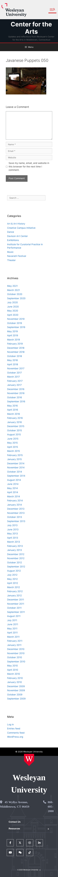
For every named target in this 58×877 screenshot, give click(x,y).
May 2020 (12, 310)
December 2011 (15, 599)
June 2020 (13, 306)
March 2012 (13, 587)
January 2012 (14, 595)
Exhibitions (13, 240)
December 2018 (15, 348)
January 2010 (14, 682)
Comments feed (16, 732)
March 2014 (13, 496)
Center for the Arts (31, 27)
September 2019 (16, 327)
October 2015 (14, 430)
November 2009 (16, 690)
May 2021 (12, 286)
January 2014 (14, 504)
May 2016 (12, 405)
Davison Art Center (17, 236)
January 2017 (14, 385)
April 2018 (12, 364)
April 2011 (12, 632)
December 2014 (15, 463)
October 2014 (14, 471)
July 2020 (12, 302)
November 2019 (16, 319)
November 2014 (16, 467)
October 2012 (14, 562)
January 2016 (14, 422)
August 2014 (14, 480)
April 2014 (12, 492)
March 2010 (13, 674)
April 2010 (12, 669)
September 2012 (16, 566)
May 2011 (12, 628)
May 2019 (12, 331)
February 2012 (15, 591)
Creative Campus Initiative (21, 228)
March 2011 (13, 636)
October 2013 (14, 517)
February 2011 (14, 641)
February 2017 (15, 381)
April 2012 (12, 583)
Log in (10, 724)
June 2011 (12, 624)
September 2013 (16, 521)
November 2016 (16, 393)
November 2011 (15, 603)
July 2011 (12, 620)
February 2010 (15, 678)
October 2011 (14, 607)
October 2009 (14, 694)
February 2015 (15, 455)
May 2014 (12, 488)
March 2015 (13, 451)
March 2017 (13, 376)
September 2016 (16, 401)
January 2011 (14, 645)
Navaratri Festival (16, 256)
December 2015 (15, 426)
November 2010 (16, 653)
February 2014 (15, 500)
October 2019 (14, 323)
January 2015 (14, 459)
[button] (52, 10)
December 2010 (15, 649)
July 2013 (12, 525)
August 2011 (14, 616)
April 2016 (12, 409)
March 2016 (13, 414)
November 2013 (16, 513)
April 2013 (12, 537)
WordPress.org (15, 736)
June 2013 (12, 529)
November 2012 (15, 558)
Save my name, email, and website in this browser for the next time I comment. (29, 166)
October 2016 (14, 397)
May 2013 (12, 533)
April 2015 (12, 447)
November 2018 (15, 352)
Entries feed (13, 728)
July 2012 (12, 574)
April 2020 (12, 315)
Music (10, 252)
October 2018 (14, 356)
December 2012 (15, 554)
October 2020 (14, 294)
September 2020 (16, 298)
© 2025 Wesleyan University (27, 870)
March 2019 (13, 339)
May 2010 (12, 665)
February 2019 (15, 343)
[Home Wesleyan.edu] (29, 760)
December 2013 (15, 508)
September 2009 (16, 698)
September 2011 (16, 612)
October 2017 (14, 372)
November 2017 (15, 368)
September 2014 (16, 475)
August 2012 (14, 570)
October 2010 (14, 657)
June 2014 (12, 484)
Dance (10, 232)
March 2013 (13, 541)
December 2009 (16, 686)
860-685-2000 (51, 806)
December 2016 (15, 389)
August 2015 (14, 434)
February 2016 (15, 418)
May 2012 (12, 579)
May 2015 (12, 442)
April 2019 (12, 335)
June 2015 (12, 438)
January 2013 (14, 550)
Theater (11, 260)
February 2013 (15, 546)
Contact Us (15, 822)
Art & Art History (16, 223)
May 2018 (12, 360)
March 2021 (13, 290)
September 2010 (16, 661)
